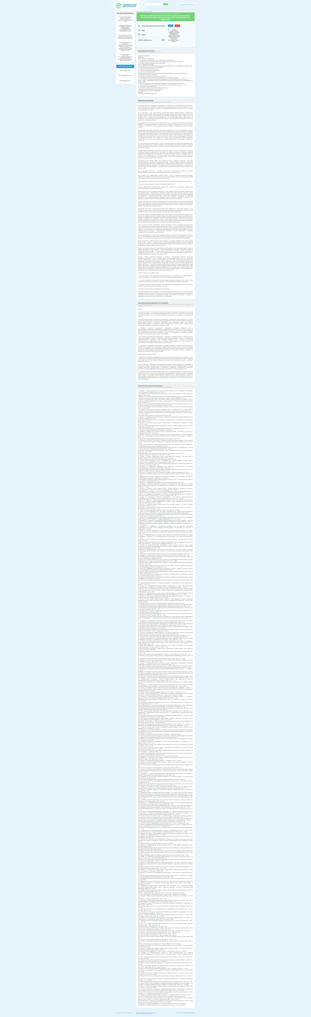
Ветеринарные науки (125, 80)
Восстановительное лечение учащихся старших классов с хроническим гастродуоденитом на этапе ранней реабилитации (125, 37)
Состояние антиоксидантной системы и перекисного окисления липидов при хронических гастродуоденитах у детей (125, 19)
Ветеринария (152, 1012)
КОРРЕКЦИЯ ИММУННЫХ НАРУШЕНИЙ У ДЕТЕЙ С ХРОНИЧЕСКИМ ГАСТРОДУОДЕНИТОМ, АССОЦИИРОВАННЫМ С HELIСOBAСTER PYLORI (125, 28)
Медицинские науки (125, 70)
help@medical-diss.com (189, 1012)
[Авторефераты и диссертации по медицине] (126, 5)
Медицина (138, 1012)
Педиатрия (150, 11)
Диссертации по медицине (141, 11)
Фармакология (144, 1012)
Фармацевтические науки (125, 75)
